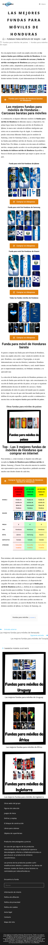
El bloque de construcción (14, 823)
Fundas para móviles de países (15, 42)
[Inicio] (3, 39)
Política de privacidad (12, 902)
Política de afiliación (11, 897)
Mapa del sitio (9, 922)
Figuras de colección (11, 808)
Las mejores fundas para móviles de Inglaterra (24, 797)
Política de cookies (11, 907)
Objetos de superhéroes (13, 833)
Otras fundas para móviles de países (24, 406)
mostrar (32, 617)
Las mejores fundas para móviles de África (24, 747)
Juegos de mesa (10, 813)
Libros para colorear (11, 828)
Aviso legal (8, 912)
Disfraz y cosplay (10, 818)
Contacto (7, 917)
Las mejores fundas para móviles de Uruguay (24, 697)
